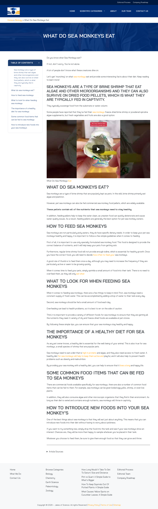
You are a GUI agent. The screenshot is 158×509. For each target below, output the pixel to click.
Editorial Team (123, 473)
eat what (80, 273)
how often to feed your (104, 255)
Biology (18, 20)
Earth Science (52, 482)
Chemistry (50, 478)
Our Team (126, 11)
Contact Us (142, 11)
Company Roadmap (140, 2)
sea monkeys (80, 76)
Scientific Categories (91, 11)
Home (72, 11)
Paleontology (52, 486)
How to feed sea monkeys (22, 95)
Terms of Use (106, 505)
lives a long (125, 365)
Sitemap (117, 505)
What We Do (15, 473)
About (113, 11)
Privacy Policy (93, 505)
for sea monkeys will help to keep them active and (81, 356)
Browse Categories (54, 469)
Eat (69, 180)
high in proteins (89, 353)
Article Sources (56, 451)
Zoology (49, 490)
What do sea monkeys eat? (23, 90)
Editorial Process (123, 2)
